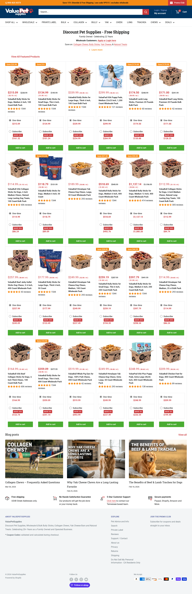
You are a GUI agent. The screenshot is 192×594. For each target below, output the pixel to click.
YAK (107, 22)
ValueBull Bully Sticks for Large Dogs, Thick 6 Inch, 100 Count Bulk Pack (79, 100)
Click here (111, 501)
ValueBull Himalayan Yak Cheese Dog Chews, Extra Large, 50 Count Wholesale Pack (110, 378)
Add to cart (20, 148)
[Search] (145, 12)
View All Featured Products (25, 56)
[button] (14, 108)
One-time (16, 120)
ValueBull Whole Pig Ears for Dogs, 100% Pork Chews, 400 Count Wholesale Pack (80, 377)
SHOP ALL (10, 22)
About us (115, 542)
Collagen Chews (80, 44)
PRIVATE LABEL (49, 22)
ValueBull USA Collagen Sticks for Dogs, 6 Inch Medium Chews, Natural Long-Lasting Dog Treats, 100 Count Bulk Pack (19, 195)
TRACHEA (141, 22)
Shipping (115, 555)
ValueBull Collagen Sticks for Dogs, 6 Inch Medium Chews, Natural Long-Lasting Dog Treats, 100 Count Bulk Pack (170, 195)
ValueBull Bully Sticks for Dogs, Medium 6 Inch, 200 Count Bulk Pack (140, 287)
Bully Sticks (94, 44)
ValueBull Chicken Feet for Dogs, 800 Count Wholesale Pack (171, 377)
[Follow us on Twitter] (76, 579)
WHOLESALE (28, 22)
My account (160, 13)
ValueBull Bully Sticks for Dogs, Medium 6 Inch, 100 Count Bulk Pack (19, 102)
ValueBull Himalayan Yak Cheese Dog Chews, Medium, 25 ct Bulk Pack (170, 285)
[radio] (10, 120)
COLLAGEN (79, 22)
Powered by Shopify (13, 578)
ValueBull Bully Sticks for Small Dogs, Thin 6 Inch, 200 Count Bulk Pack (110, 287)
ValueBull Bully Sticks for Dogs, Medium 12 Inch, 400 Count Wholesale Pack (141, 194)
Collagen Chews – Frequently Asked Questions (32, 482)
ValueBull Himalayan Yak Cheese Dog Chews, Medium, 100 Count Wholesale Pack (79, 286)
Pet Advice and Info (120, 521)
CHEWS (154, 22)
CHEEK (119, 22)
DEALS (168, 22)
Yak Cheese (106, 44)
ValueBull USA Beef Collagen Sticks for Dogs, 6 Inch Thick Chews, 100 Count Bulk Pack (20, 378)
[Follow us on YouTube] (86, 579)
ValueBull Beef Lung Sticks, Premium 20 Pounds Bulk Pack (171, 102)
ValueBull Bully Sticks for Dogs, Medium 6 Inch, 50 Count (49, 194)
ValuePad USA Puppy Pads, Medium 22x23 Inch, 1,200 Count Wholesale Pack (111, 100)
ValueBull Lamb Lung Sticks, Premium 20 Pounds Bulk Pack (141, 102)
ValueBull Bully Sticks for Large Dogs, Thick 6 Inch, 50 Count (49, 285)
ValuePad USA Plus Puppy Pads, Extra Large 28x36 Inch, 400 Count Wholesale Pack (140, 378)
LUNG (129, 22)
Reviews (115, 534)
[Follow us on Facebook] (71, 579)
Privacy (114, 547)
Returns (114, 551)
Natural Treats (120, 44)
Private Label (117, 530)
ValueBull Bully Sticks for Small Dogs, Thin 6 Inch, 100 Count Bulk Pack (49, 102)
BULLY (94, 22)
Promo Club (179, 3)
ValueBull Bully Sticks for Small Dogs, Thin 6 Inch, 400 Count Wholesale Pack (50, 378)
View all (182, 434)
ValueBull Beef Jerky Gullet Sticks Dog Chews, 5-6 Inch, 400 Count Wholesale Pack (20, 285)
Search (114, 525)
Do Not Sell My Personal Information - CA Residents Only (125, 561)
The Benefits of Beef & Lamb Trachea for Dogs (155, 482)
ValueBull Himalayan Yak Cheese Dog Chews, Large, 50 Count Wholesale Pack (80, 192)
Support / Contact (119, 538)
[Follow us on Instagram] (81, 579)
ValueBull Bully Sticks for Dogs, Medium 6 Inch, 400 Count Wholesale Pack (110, 194)
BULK (63, 22)
